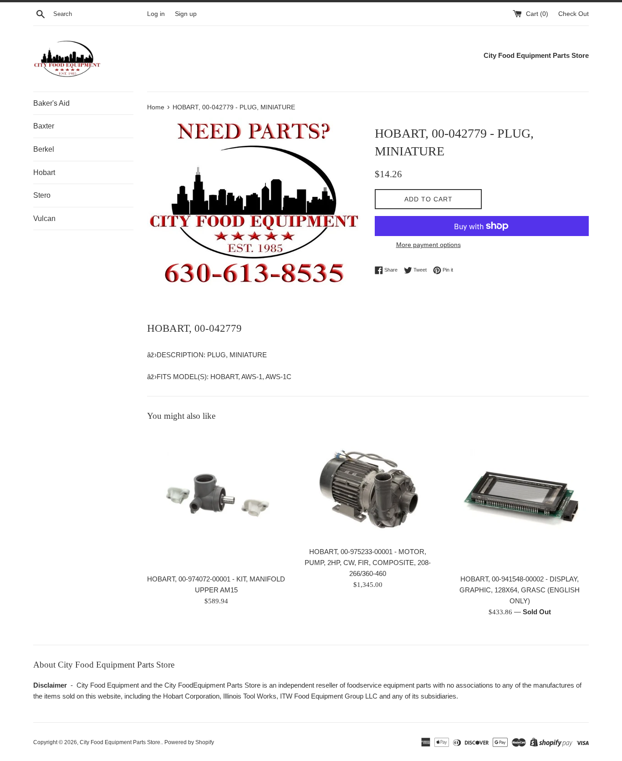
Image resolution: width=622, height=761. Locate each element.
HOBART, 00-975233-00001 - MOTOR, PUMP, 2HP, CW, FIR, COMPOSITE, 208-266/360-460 (368, 562)
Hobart (44, 172)
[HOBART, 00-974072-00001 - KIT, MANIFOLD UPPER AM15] (216, 500)
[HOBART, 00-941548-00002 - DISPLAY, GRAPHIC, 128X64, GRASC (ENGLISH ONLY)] (520, 500)
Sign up (186, 13)
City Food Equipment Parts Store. (121, 742)
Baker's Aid (51, 103)
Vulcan (44, 218)
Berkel (43, 149)
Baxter (43, 126)
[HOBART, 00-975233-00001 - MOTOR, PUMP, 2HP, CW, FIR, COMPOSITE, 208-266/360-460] (368, 486)
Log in (156, 13)
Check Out (573, 13)
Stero (42, 195)
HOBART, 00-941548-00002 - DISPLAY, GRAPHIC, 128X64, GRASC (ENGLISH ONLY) (519, 590)
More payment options (428, 244)
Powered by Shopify (189, 742)
